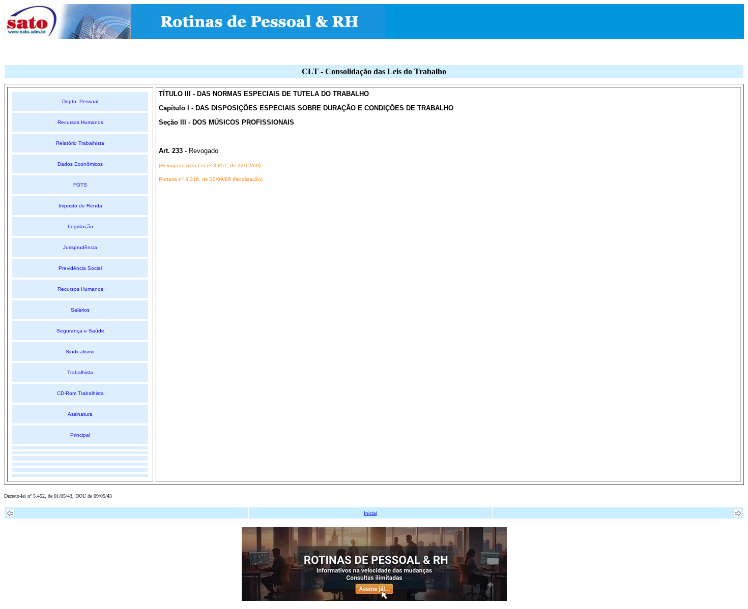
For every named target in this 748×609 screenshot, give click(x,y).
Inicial (370, 513)
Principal (80, 435)
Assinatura (80, 414)
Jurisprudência (80, 247)
